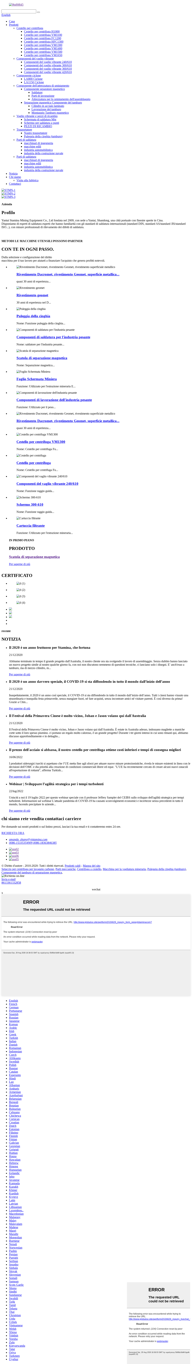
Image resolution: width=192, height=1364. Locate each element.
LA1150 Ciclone (34, 82)
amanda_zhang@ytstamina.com (28, 839)
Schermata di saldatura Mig (40, 119)
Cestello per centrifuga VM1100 (43, 34)
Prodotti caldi (72, 865)
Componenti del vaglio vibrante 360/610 (48, 68)
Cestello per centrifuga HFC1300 (43, 41)
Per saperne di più (19, 564)
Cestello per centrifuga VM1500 (43, 51)
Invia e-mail (9, 879)
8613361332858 (11, 882)
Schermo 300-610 (29, 504)
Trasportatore (24, 129)
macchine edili (32, 146)
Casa (12, 21)
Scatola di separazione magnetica (41, 358)
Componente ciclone (28, 75)
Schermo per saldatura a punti (41, 122)
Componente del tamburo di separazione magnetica (32, 872)
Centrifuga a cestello (89, 869)
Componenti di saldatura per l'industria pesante (53, 337)
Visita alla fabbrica (27, 180)
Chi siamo (15, 177)
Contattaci (15, 183)
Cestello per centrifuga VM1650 (43, 55)
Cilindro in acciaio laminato (48, 105)
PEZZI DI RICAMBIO (38, 126)
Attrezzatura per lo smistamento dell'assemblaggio (61, 99)
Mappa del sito (91, 865)
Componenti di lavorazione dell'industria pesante (54, 400)
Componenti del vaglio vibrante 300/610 (48, 65)
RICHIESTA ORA (13, 833)
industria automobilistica (38, 149)
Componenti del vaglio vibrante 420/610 (48, 72)
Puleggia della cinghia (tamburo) (43, 136)
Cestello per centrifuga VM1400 (43, 48)
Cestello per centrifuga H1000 (42, 31)
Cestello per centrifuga (29, 28)
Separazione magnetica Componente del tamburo (53, 102)
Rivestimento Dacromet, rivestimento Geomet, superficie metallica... (67, 274)
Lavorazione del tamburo (46, 109)
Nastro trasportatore (35, 133)
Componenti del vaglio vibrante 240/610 (48, 62)
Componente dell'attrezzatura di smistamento (42, 85)
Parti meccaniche (66, 869)
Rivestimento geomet (32, 295)
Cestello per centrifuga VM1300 (43, 45)
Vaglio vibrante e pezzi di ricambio (37, 116)
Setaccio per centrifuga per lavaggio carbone (28, 869)
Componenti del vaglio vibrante (35, 58)
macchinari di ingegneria (38, 143)
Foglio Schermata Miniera (36, 379)
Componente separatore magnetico (44, 89)
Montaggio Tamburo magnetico (50, 112)
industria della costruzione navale (43, 153)
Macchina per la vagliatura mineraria (124, 869)
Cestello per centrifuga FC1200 (42, 38)
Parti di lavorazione (43, 95)
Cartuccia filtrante (30, 526)
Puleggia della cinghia (33, 316)
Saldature (37, 92)
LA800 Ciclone (33, 78)
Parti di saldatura (26, 139)
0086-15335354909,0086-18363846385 (33, 842)
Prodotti (13, 24)
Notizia (13, 173)
